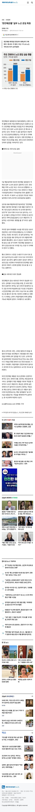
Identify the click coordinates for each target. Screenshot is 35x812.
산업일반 (8, 19)
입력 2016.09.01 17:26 (16, 30)
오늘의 (8, 696)
